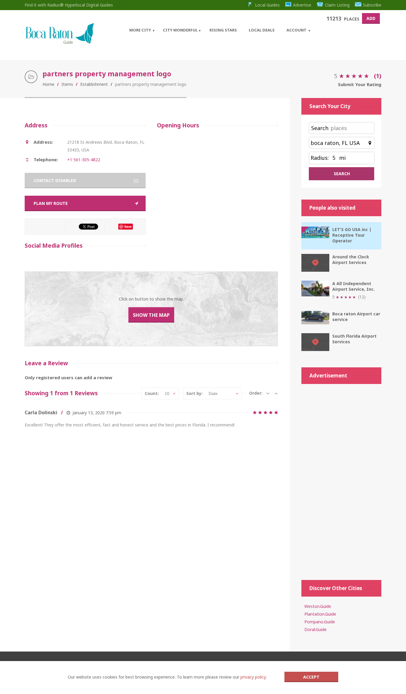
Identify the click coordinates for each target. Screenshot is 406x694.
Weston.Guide (317, 606)
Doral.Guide (315, 629)
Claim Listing (337, 5)
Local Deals (262, 30)
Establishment (94, 84)
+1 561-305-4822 (83, 159)
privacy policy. (253, 677)
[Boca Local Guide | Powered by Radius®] (60, 42)
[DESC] (268, 393)
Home (48, 84)
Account (296, 30)
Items (67, 84)
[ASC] (276, 393)
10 (167, 393)
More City (140, 30)
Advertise (302, 5)
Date (213, 393)
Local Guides (267, 5)
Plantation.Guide (320, 614)
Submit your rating (359, 84)
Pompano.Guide (319, 622)
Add (370, 18)
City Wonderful (180, 30)
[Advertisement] (341, 479)
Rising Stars (223, 30)
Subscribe (372, 5)
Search (319, 128)
